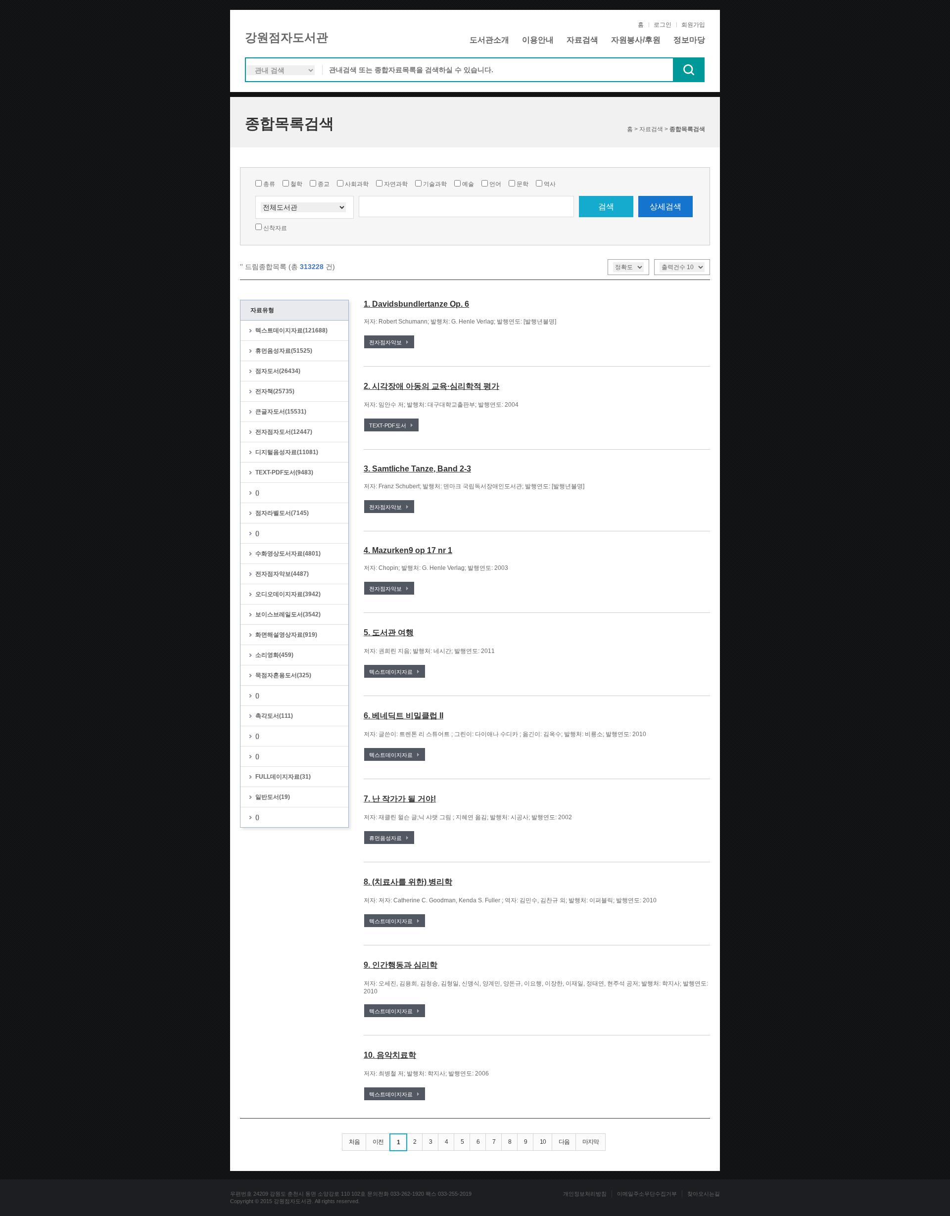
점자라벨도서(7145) (282, 513)
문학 (522, 184)
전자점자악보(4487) (282, 573)
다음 (564, 1141)
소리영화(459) (274, 655)
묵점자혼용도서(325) (283, 675)
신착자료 (275, 228)
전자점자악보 (385, 342)
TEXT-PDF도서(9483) (284, 472)
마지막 (590, 1141)
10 (543, 1141)
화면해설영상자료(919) (286, 634)
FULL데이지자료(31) (283, 776)
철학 (296, 184)
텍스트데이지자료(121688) (291, 330)
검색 (606, 206)
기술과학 (435, 184)
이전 (378, 1141)
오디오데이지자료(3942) (288, 594)
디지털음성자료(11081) (286, 452)
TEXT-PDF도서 (387, 425)
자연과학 (396, 184)
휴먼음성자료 (385, 838)
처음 (354, 1141)
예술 (468, 184)
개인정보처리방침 (585, 1194)
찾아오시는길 (703, 1194)
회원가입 (693, 24)
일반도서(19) (272, 797)
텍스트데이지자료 (391, 672)
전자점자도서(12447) (283, 431)
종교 (324, 184)
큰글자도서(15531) (280, 411)
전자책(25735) (274, 391)
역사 (550, 184)
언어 (495, 184)
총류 (269, 184)
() (257, 492)
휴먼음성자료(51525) (283, 350)
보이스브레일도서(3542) (288, 614)
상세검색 (665, 206)
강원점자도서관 (286, 37)
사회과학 (357, 184)
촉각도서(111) (274, 715)
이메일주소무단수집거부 (647, 1194)
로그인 (662, 24)
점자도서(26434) (277, 371)
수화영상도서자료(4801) (288, 553)
